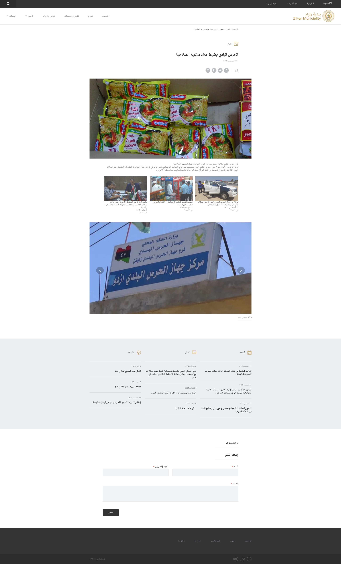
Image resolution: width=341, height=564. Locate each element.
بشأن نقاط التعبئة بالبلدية (185, 409)
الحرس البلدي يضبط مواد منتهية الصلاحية (209, 29)
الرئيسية (310, 4)
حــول (232, 541)
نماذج (90, 16)
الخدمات (105, 16)
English (326, 4)
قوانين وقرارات (48, 16)
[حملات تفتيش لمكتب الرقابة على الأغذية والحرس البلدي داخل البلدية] (171, 188)
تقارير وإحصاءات (71, 16)
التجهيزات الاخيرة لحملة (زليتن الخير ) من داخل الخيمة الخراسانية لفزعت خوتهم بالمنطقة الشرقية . (228, 391)
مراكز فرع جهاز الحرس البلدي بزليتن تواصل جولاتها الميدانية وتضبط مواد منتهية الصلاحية (218, 203)
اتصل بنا (197, 541)
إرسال (110, 512)
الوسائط (12, 16)
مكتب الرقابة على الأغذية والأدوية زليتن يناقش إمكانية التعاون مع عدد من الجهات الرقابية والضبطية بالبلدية (126, 204)
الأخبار (30, 16)
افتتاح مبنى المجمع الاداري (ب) (128, 371)
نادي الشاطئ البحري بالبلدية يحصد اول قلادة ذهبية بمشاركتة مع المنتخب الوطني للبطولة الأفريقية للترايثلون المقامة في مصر (171, 374)
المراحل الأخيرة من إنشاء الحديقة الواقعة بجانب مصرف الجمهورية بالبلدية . (228, 372)
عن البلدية (293, 4)
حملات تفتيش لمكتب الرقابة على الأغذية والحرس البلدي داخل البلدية (173, 203)
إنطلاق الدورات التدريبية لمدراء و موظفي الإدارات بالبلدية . (116, 402)
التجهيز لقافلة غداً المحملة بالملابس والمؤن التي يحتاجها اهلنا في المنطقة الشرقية (226, 410)
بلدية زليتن (272, 4)
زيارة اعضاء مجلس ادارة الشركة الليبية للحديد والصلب (173, 393)
